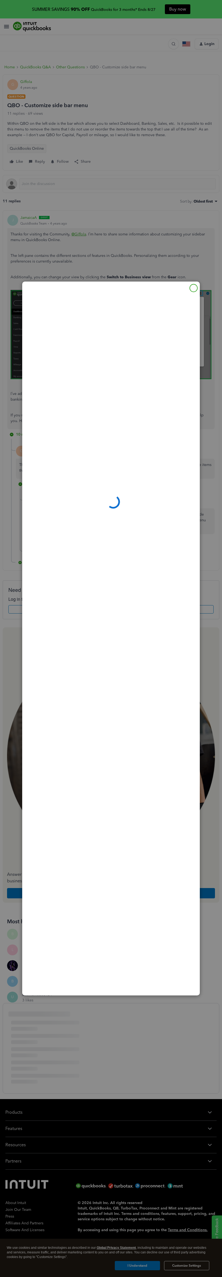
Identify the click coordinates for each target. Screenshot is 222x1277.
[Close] (193, 288)
